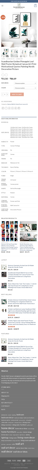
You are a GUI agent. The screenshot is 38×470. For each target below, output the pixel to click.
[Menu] (2, 6)
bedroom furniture (29, 418)
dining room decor (6, 425)
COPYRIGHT (5, 406)
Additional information (9, 118)
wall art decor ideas (21, 448)
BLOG (3, 409)
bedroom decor (7, 417)
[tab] (19, 118)
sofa (13, 444)
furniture (23, 425)
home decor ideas (21, 428)
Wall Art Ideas (31, 448)
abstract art (4, 415)
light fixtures (22, 434)
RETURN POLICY (6, 402)
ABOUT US (4, 392)
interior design (27, 432)
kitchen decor (5, 434)
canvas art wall (14, 420)
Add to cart (17, 94)
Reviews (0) (4, 122)
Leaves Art (19, 59)
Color (3, 87)
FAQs (3, 399)
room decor (8, 444)
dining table (16, 425)
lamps (10, 434)
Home (3, 59)
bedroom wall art (5, 420)
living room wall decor (28, 440)
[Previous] (4, 29)
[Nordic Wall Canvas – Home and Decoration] (19, 6)
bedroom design (18, 418)
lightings (5, 438)
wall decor (6, 451)
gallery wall (30, 425)
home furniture (8, 431)
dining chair (11, 422)
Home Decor (10, 59)
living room (13, 438)
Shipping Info (5, 396)
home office (19, 432)
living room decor (26, 437)
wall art (19, 443)
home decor (7, 428)
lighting (28, 434)
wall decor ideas (20, 451)
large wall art (16, 434)
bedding (14, 415)
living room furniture (6, 440)
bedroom (20, 415)
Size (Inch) (4, 83)
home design (31, 428)
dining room (26, 422)
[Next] (33, 29)
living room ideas (16, 440)
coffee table (4, 422)
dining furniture (18, 422)
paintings (3, 444)
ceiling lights (29, 420)
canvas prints (22, 420)
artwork (9, 415)
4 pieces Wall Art (11, 104)
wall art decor (8, 447)
